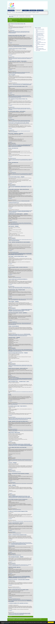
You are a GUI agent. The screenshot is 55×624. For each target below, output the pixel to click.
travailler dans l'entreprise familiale (39, 47)
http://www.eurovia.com (13, 158)
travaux (25, 10)
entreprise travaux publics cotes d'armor (16, 57)
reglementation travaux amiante (13, 600)
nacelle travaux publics (29, 483)
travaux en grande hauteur (40, 48)
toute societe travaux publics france (40, 29)
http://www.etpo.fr (12, 30)
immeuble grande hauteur (15, 565)
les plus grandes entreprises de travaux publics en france (24, 497)
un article (29, 12)
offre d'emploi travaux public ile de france (22, 335)
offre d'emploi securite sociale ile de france (17, 459)
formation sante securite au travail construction (41, 43)
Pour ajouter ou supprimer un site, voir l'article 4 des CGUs (16, 619)
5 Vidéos (13, 21)
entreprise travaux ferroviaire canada (15, 174)
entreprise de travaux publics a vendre (12, 324)
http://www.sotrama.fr (12, 482)
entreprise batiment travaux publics (27, 144)
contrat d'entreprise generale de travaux (20, 186)
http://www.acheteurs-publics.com (14, 377)
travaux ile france (38, 41)
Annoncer (33, 12)
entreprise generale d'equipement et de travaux (18, 253)
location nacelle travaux (23, 483)
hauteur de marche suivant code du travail (16, 378)
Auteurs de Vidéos (20, 12)
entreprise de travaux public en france (17, 84)
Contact (37, 12)
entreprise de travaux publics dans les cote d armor (16, 223)
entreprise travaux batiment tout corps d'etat (23, 96)
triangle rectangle (40, 10)
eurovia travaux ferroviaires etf (24, 159)
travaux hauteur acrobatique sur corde (25, 57)
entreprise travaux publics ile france (40, 31)
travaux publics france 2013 (11, 614)
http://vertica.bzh (12, 56)
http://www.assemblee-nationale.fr (14, 252)
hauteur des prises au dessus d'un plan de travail (41, 50)
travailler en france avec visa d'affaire (17, 542)
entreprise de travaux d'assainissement (16, 146)
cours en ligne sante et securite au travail (16, 576)
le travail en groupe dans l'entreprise (23, 211)
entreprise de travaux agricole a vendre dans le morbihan (15, 323)
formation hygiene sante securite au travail (14, 445)
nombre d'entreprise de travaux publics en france (20, 365)
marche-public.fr (12, 119)
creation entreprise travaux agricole (25, 45)
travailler (18, 10)
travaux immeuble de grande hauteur (16, 564)
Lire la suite (10, 28)
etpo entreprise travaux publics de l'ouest (16, 31)
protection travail (11, 10)
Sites (16, 12)
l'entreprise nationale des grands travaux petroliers (17, 349)
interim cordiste (32, 10)
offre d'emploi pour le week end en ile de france (26, 459)
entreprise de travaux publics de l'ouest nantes (16, 95)
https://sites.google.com (13, 143)
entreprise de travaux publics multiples (25, 72)
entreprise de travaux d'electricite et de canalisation (26, 210)
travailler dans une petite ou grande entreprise (40, 38)
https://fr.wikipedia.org (13, 238)
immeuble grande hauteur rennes (24, 564)
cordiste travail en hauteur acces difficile (17, 287)
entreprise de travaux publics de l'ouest (25, 31)
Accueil (9, 12)
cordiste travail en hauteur (26, 287)
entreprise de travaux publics (27, 84)
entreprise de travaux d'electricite (13, 211)
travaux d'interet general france (17, 310)
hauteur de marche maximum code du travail (27, 378)
